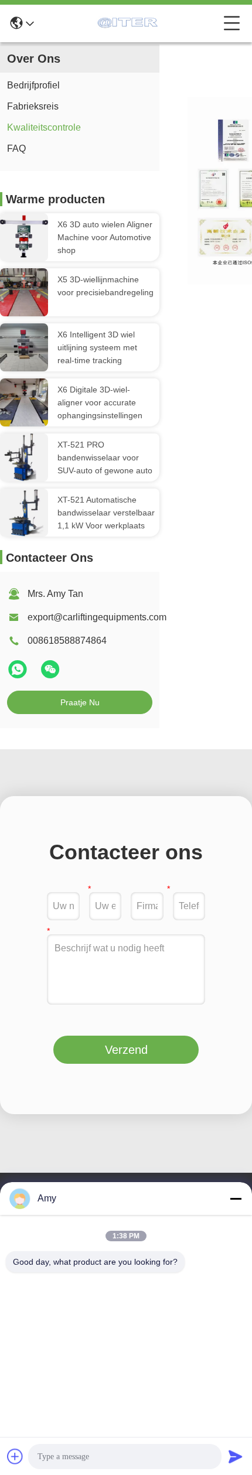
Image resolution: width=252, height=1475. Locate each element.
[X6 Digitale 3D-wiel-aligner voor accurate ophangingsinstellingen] (24, 402)
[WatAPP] (18, 674)
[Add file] (15, 1456)
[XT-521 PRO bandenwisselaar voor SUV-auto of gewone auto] (24, 457)
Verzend (126, 1049)
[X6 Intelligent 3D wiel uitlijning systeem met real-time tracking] (24, 347)
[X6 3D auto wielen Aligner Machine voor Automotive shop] (24, 237)
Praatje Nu (80, 702)
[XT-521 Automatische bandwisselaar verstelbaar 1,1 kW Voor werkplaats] (24, 513)
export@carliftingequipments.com (97, 617)
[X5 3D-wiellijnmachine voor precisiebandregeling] (24, 292)
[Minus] (236, 1198)
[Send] (235, 1456)
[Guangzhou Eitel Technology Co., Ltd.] (128, 23)
